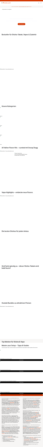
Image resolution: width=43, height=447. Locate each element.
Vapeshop (3, 433)
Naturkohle (24, 427)
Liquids (27, 6)
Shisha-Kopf (38, 427)
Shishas (20, 6)
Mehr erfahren (21, 371)
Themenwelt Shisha (29, 420)
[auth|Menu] (39, 3)
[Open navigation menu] (2, 2)
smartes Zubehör (31, 428)
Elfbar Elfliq (32, 417)
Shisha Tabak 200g (26, 439)
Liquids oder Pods (35, 416)
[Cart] (41, 3)
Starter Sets (34, 401)
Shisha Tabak (22, 6)
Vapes (25, 6)
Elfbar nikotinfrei (38, 414)
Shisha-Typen (31, 437)
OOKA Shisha (35, 404)
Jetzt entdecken (21, 24)
